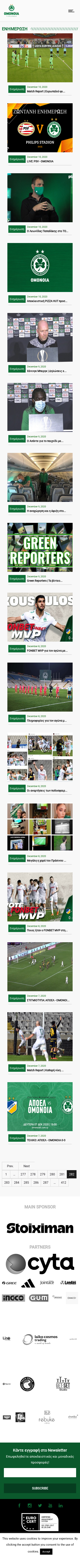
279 (42, 1174)
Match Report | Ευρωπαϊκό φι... (46, 91)
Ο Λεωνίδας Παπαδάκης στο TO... (47, 231)
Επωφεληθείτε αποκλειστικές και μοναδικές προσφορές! (40, 1459)
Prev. (10, 1166)
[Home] (11, 16)
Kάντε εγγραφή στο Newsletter (40, 1450)
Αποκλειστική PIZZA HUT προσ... (47, 301)
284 (16, 1182)
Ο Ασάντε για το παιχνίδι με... (45, 441)
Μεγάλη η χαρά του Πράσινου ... (46, 860)
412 (63, 1182)
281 (62, 1174)
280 (52, 1174)
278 (33, 1174)
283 (7, 1182)
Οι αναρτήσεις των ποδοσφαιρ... (47, 790)
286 (36, 1182)
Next (26, 1166)
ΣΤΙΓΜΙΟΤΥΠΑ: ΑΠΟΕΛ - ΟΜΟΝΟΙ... (48, 1000)
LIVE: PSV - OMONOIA (40, 161)
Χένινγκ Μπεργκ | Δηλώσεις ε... (47, 371)
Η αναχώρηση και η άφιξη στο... (46, 510)
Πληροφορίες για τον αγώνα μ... (47, 720)
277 (23, 1174)
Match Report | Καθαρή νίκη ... (45, 1070)
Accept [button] (46, 1551)
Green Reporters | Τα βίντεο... (45, 580)
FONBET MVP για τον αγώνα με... (47, 650)
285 (26, 1182)
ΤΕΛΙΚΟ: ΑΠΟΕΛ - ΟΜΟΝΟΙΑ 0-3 (46, 1140)
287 (45, 1182)
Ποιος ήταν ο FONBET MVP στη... (47, 930)
